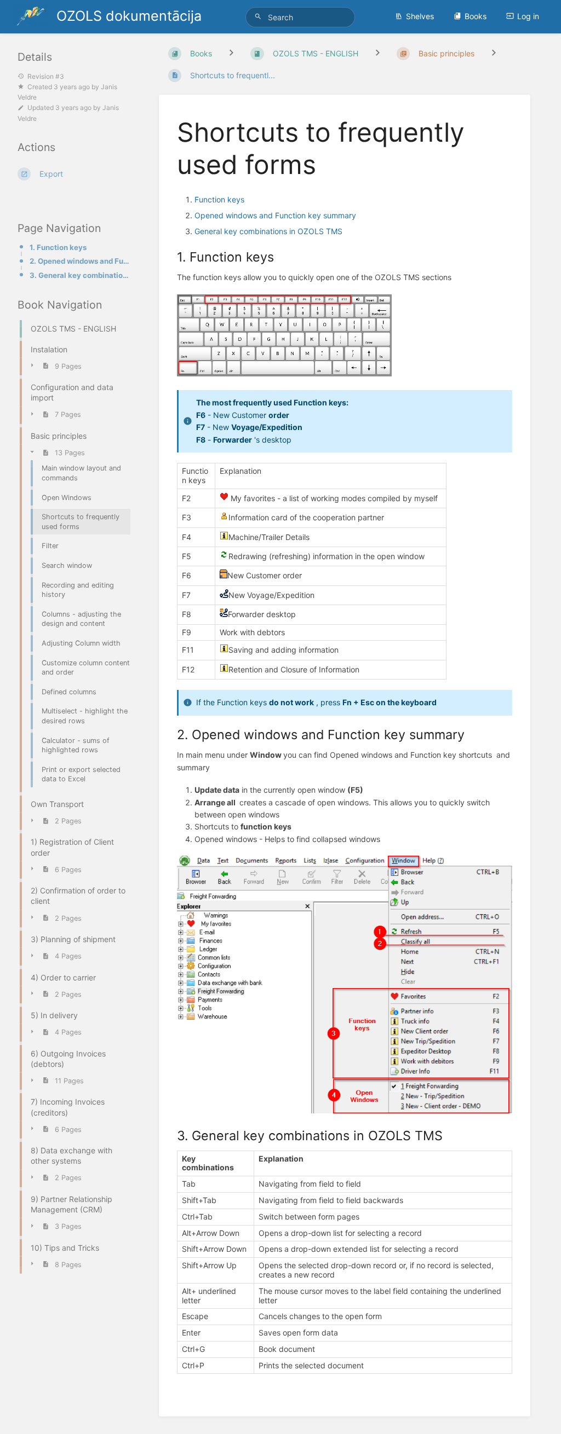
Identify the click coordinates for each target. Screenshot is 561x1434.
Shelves (420, 16)
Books (475, 16)
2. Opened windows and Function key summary (81, 261)
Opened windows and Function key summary (275, 215)
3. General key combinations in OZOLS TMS (81, 275)
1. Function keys (58, 247)
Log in (528, 16)
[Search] (259, 16)
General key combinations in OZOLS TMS (268, 231)
